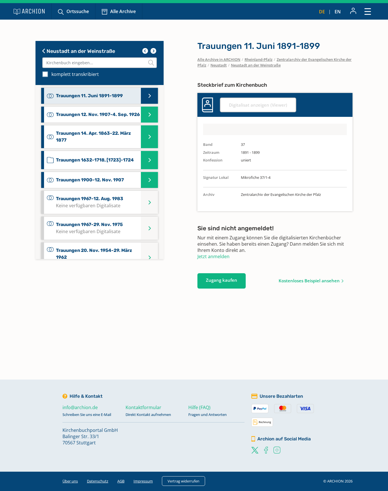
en (338, 12)
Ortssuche (77, 11)
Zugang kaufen (221, 280)
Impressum (143, 481)
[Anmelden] (353, 11)
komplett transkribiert (75, 74)
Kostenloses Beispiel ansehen (309, 280)
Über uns (70, 481)
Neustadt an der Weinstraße (80, 51)
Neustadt (218, 65)
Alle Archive (123, 11)
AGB (120, 481)
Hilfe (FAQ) (199, 407)
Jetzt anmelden (213, 256)
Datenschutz (97, 481)
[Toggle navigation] (367, 11)
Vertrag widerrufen (183, 481)
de (322, 12)
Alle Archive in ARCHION (218, 59)
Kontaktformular (143, 407)
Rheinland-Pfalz (258, 59)
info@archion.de (80, 407)
